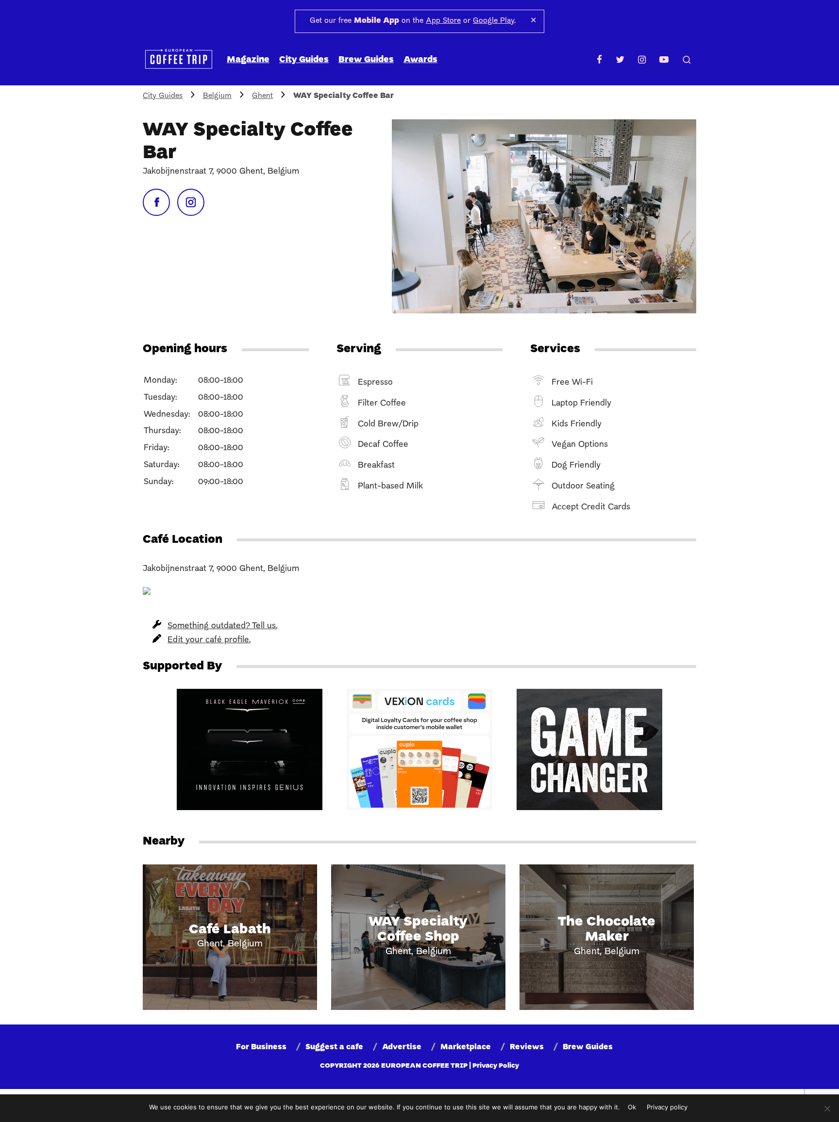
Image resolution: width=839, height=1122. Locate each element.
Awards (420, 60)
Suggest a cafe (334, 1047)
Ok (632, 1107)
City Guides (304, 60)
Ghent (262, 96)
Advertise (401, 1047)
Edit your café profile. (209, 640)
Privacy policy (667, 1107)
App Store (443, 21)
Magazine (248, 60)
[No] (827, 1108)
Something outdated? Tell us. (222, 626)
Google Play (493, 21)
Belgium (217, 96)
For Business (261, 1047)
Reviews (527, 1047)
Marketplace (465, 1047)
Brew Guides (366, 60)
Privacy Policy (495, 1066)
